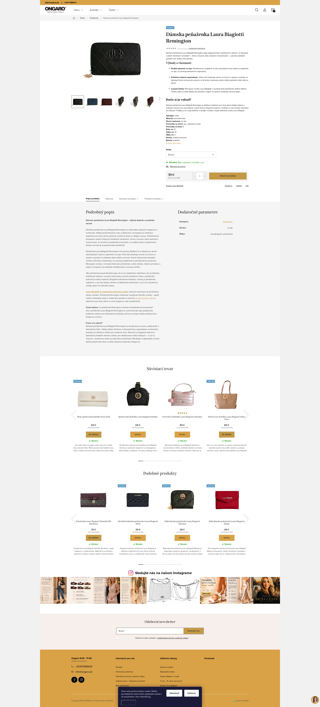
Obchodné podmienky (124, 671)
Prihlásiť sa (193, 631)
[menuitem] (78, 10)
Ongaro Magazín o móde (169, 676)
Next (246, 415)
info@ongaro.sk (52, 2)
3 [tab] (151, 564)
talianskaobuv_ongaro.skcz (81, 680)
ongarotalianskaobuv (74, 680)
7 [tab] (173, 564)
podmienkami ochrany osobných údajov (173, 638)
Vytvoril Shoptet (242, 700)
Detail (138, 434)
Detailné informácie (173, 143)
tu (150, 696)
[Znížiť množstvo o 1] (194, 176)
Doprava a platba (166, 667)
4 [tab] (157, 564)
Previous (73, 415)
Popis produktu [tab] (93, 198)
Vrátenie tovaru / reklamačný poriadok (130, 681)
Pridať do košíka (228, 176)
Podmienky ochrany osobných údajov (130, 676)
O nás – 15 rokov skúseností (171, 681)
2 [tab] (146, 564)
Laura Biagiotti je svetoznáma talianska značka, (107, 291)
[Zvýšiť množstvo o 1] (205, 176)
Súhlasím (191, 693)
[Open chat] (315, 699)
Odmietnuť (174, 693)
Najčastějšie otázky (167, 672)
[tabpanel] (93, 418)
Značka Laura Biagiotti (168, 685)
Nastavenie (128, 702)
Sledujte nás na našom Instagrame (163, 572)
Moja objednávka (122, 685)
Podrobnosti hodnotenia (197, 49)
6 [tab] (168, 564)
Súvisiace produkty (127, 198)
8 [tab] (179, 564)
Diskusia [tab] (109, 198)
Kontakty (119, 667)
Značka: (174, 186)
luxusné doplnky (142, 298)
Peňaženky (228, 221)
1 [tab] (140, 564)
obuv (152, 298)
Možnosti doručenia (177, 166)
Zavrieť (183, 185)
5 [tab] (162, 564)
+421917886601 (83, 666)
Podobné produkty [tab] (153, 198)
